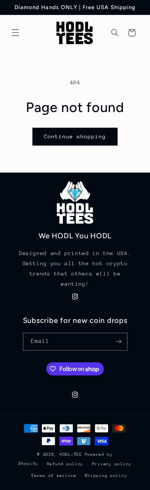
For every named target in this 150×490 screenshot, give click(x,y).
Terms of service (53, 475)
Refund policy (65, 464)
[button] (15, 32)
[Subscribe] (118, 342)
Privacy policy (111, 464)
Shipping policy (106, 475)
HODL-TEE (71, 454)
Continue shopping (75, 136)
